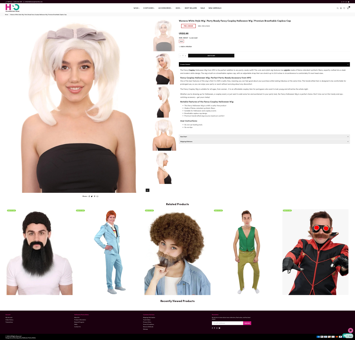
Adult (181, 41)
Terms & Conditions (148, 324)
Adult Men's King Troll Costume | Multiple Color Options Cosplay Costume (177, 246)
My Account (9, 317)
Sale (203, 8)
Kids (178, 8)
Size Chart (194, 38)
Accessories (164, 8)
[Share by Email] (97, 196)
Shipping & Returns (186, 141)
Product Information (80, 320)
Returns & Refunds (148, 327)
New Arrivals (215, 8)
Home (6, 14)
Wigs (136, 8)
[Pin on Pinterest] (94, 196)
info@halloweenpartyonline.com (34, 1)
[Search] (337, 7)
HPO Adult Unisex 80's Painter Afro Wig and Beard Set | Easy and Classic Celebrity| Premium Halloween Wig (108, 244)
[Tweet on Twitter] (92, 196)
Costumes (148, 8)
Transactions (9, 322)
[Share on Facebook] (89, 196)
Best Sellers (191, 8)
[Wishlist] (344, 7)
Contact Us (77, 327)
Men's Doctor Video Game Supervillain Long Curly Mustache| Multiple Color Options (246, 246)
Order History (9, 320)
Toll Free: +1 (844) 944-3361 (14, 1)
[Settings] (341, 7)
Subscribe (247, 323)
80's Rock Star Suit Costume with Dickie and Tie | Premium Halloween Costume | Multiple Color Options (39, 246)
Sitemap (145, 329)
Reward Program (79, 322)
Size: (188, 38)
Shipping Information (149, 317)
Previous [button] (6, 106)
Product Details (185, 64)
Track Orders (147, 320)
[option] (78, 106)
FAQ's (76, 324)
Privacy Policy (147, 322)
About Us (77, 317)
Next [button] (149, 106)
